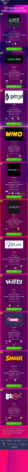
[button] (14, 49)
